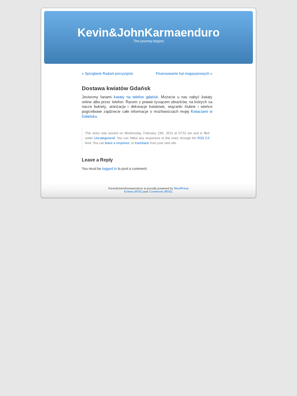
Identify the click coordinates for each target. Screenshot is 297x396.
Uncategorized (104, 138)
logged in (109, 169)
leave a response (117, 143)
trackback (142, 143)
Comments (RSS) (160, 191)
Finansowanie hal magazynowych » (184, 74)
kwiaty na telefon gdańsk (136, 97)
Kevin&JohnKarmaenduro (148, 32)
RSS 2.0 (203, 138)
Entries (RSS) (133, 191)
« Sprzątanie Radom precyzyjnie (107, 74)
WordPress (181, 188)
